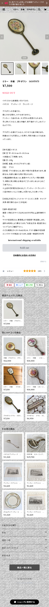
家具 (4, 533)
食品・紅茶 (6, 555)
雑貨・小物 (6, 540)
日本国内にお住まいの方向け (24, 255)
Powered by (22, 583)
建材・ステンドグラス (10, 548)
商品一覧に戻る (24, 567)
